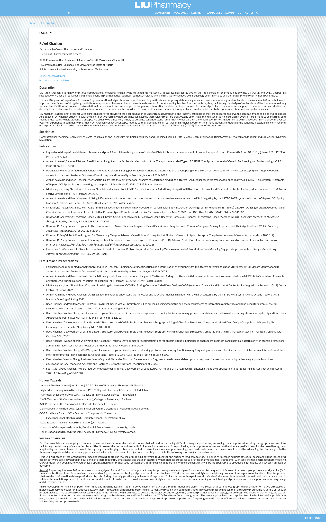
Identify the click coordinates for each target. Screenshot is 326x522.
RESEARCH (197, 12)
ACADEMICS (181, 12)
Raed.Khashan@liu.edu (52, 75)
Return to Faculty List (41, 23)
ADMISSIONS (162, 12)
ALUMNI (229, 12)
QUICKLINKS (313, 517)
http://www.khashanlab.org (55, 80)
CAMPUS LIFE (214, 12)
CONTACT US (245, 12)
